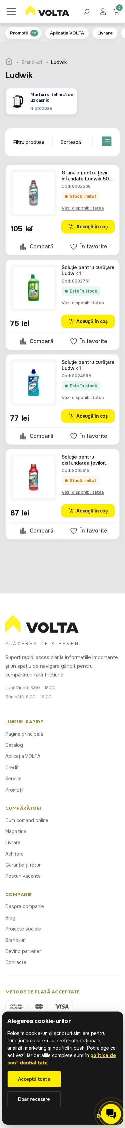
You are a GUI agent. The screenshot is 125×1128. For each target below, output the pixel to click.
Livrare (12, 842)
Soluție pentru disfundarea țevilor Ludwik (83, 460)
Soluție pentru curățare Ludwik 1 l (88, 270)
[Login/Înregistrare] (106, 12)
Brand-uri (15, 940)
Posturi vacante (23, 876)
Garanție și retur (23, 865)
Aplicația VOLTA (22, 756)
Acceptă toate (34, 1079)
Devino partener (23, 951)
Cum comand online (26, 820)
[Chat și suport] (111, 1114)
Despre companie (24, 906)
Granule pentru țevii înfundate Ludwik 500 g (87, 176)
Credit (12, 767)
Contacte (15, 962)
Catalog (14, 745)
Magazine (15, 831)
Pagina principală (24, 734)
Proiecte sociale (23, 929)
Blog (10, 918)
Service (13, 779)
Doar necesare (34, 1099)
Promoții (14, 790)
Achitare (14, 854)
